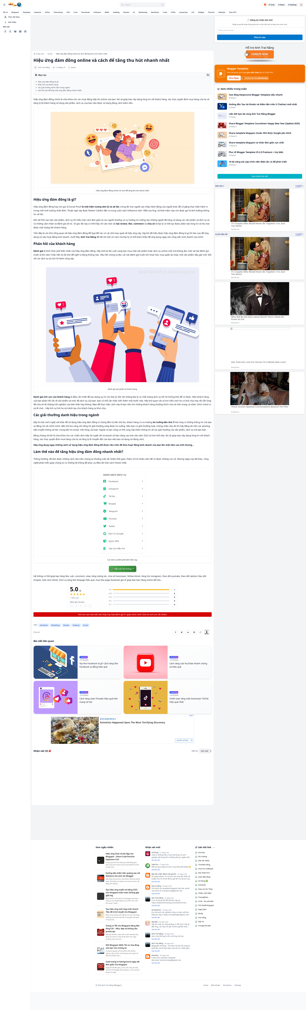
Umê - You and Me (205, 901)
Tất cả (5, 12)
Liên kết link (204, 847)
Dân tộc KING (203, 860)
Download (85, 12)
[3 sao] (81, 606)
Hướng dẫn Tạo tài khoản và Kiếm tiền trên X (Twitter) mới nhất (263, 104)
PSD (68, 12)
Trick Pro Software (205, 868)
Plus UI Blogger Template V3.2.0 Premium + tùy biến (256, 152)
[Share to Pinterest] (194, 632)
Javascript (183, 12)
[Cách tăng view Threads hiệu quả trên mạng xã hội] (56, 697)
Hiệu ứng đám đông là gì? (48, 82)
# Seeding (292, 5)
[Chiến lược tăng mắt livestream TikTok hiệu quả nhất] (146, 697)
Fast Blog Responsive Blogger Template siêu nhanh (256, 94)
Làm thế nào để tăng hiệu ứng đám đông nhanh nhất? (60, 90)
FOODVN (202, 885)
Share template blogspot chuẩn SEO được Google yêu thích (260, 133)
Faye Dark (202, 909)
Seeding (116, 12)
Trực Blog (202, 917)
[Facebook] (5, 31)
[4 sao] (85, 606)
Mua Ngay (234, 78)
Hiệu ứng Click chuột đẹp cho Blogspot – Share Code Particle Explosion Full (120, 856)
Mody (200, 913)
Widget (201, 12)
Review (126, 12)
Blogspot (15, 12)
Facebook (43, 625)
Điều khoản (215, 985)
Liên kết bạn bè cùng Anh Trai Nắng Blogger (252, 113)
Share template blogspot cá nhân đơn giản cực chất (256, 142)
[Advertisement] (15, 70)
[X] (10, 31)
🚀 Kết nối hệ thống (121, 568)
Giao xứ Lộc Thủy (205, 889)
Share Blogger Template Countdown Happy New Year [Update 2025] (264, 123)
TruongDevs (203, 897)
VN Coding (202, 856)
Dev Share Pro (204, 873)
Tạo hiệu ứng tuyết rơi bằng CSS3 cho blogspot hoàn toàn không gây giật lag (122, 892)
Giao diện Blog (204, 877)
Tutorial (211, 12)
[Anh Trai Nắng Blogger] (15, 4)
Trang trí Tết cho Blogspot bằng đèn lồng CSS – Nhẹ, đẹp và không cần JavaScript (123, 928)
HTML (173, 12)
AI (134, 12)
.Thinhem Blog (204, 864)
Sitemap (237, 985)
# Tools (272, 5)
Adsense (37, 12)
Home (206, 985)
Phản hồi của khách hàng (48, 84)
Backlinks (155, 12)
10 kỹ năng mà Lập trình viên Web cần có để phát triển (258, 161)
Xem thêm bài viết (260, 176)
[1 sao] (72, 606)
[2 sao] (76, 606)
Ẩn (208, 75)
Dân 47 (201, 921)
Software (97, 12)
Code (165, 12)
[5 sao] (90, 606)
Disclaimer (227, 985)
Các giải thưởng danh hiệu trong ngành (54, 87)
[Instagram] (20, 31)
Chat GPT (232, 12)
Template (26, 12)
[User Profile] (301, 5)
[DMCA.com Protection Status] (208, 632)
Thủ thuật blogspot (206, 905)
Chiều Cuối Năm (204, 893)
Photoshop (58, 12)
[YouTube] (15, 31)
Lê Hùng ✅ (203, 881)
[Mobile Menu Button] (4, 4)
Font (75, 12)
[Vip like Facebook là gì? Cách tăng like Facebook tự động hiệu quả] (56, 662)
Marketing (143, 12)
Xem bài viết (156, 860)
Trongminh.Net (204, 925)
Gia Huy (201, 852)
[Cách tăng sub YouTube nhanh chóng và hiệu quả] (146, 662)
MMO (107, 12)
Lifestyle (221, 12)
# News (281, 5)
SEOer (47, 12)
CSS (192, 12)
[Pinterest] (25, 31)
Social (85, 625)
